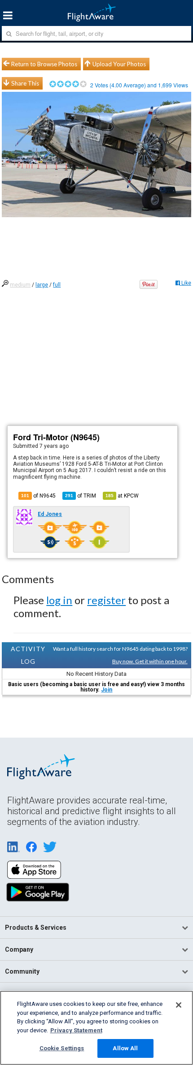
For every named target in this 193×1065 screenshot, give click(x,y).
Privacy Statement (76, 1030)
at (122, 496)
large (41, 285)
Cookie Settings (61, 1048)
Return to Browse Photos (44, 64)
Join (106, 690)
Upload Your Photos (119, 64)
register (106, 599)
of (80, 496)
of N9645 (38, 496)
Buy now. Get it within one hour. (150, 661)
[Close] (179, 1005)
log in (59, 599)
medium (20, 285)
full (57, 285)
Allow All (125, 1048)
